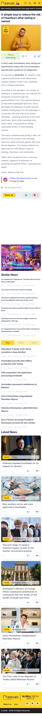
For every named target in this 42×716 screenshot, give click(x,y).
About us (7, 704)
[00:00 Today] (21, 448)
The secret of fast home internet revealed (16, 290)
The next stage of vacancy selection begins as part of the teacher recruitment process (18, 548)
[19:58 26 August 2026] (21, 620)
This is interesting (10, 56)
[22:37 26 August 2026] (21, 529)
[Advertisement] (21, 222)
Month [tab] (34, 343)
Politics (10, 368)
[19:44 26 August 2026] (21, 661)
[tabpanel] (21, 387)
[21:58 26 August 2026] (21, 573)
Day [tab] (8, 343)
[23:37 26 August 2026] (21, 489)
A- (35, 56)
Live (16, 704)
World (10, 380)
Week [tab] (21, 343)
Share (7, 195)
